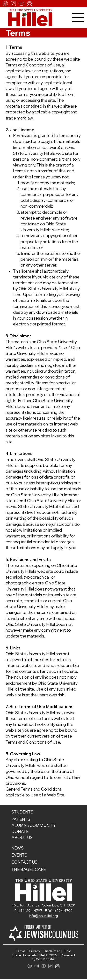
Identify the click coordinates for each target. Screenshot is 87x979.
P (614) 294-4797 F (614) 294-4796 (43, 910)
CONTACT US (24, 862)
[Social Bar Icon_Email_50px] (29, 4)
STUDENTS (22, 811)
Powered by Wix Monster (53, 957)
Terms (21, 951)
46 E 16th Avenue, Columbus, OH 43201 (44, 905)
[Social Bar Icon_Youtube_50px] (21, 4)
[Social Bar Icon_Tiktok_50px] (50, 966)
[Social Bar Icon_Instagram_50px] (13, 4)
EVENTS (19, 855)
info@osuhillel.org (43, 916)
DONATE (20, 831)
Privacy (35, 951)
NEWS (17, 847)
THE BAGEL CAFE (28, 869)
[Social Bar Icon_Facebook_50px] (5, 4)
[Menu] (78, 17)
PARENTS (20, 819)
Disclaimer (52, 951)
